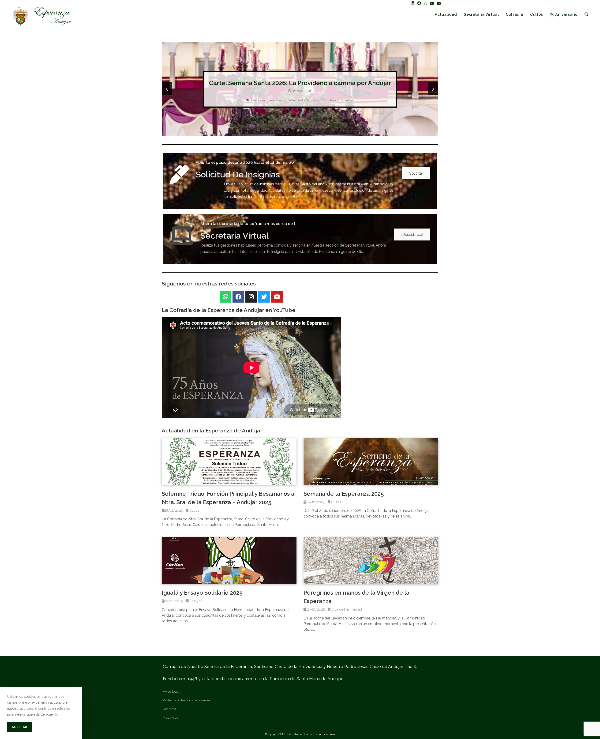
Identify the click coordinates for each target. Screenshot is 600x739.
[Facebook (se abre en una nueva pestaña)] (419, 3)
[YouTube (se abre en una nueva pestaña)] (431, 3)
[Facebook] (238, 297)
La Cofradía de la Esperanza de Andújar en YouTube (228, 310)
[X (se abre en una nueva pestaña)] (413, 3)
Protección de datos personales (186, 700)
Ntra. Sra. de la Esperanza (268, 104)
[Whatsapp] (225, 297)
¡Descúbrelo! (412, 234)
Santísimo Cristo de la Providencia (344, 104)
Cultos (194, 510)
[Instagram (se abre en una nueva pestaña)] (425, 3)
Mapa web (171, 717)
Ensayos (196, 601)
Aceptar (19, 727)
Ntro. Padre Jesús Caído (303, 104)
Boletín (243, 104)
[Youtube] (277, 297)
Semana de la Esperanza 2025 (344, 493)
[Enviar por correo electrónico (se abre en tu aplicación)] (438, 3)
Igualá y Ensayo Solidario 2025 (202, 592)
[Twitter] (264, 297)
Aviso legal (171, 691)
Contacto (169, 709)
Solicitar (416, 173)
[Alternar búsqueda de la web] (586, 14)
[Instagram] (251, 297)
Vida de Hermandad (346, 609)
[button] (298, 130)
